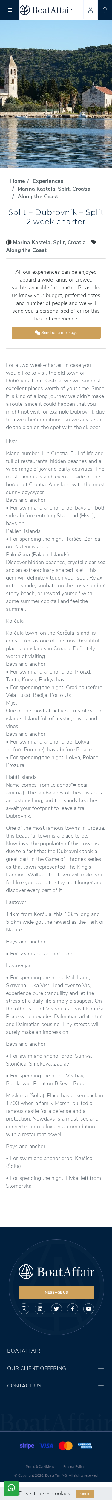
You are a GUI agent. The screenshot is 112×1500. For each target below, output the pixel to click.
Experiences (48, 181)
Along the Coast (38, 196)
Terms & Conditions (40, 1466)
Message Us (56, 1292)
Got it (84, 1493)
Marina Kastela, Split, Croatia (54, 188)
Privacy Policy (73, 1466)
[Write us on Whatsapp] (11, 1488)
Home (17, 181)
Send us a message (58, 332)
